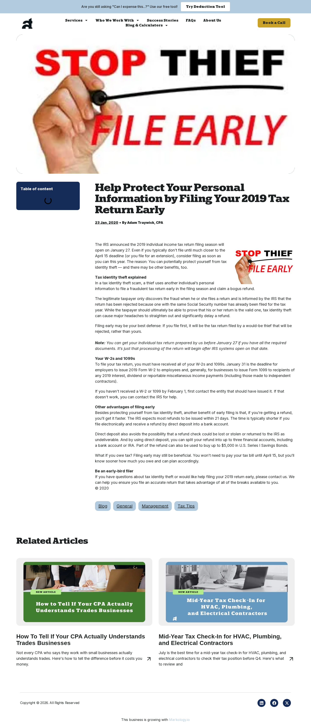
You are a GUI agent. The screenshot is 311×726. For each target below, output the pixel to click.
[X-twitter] (287, 703)
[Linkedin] (261, 703)
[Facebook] (274, 703)
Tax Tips (186, 506)
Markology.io (179, 720)
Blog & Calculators (144, 25)
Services (74, 20)
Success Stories (162, 20)
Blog (102, 506)
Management (155, 506)
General (124, 506)
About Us (212, 20)
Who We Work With (114, 20)
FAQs (191, 20)
